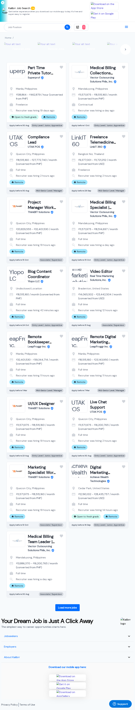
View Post (23, 107)
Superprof (34, 77)
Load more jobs (67, 607)
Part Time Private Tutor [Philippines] (39, 73)
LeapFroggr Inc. (37, 346)
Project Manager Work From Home (41, 207)
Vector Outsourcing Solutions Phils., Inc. (102, 79)
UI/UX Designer (41, 403)
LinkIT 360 (96, 146)
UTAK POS (34, 146)
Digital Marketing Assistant (99, 472)
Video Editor (101, 271)
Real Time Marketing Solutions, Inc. (102, 278)
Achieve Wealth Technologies (99, 479)
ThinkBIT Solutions (39, 212)
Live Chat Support (98, 404)
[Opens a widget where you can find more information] (120, 704)
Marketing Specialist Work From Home (42, 472)
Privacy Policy (9, 704)
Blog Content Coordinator (40, 274)
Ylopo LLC (34, 281)
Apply (49, 107)
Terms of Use (27, 704)
